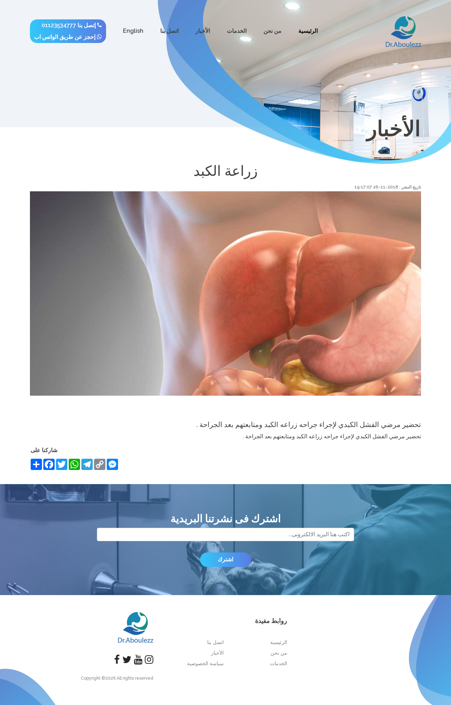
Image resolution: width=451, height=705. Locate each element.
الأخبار (203, 30)
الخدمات (237, 30)
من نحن (273, 30)
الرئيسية (308, 30)
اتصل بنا (169, 30)
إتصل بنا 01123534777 (69, 25)
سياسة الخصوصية (205, 663)
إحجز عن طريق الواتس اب (65, 37)
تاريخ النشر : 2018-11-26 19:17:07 (387, 187)
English (133, 30)
